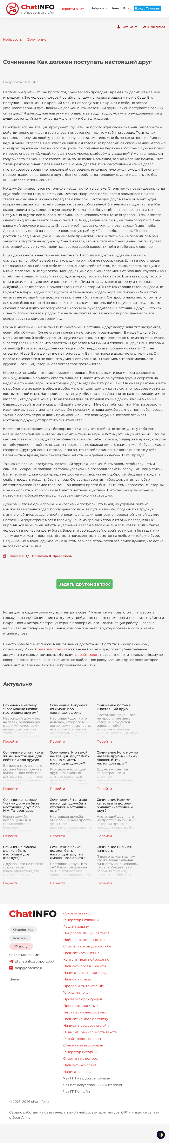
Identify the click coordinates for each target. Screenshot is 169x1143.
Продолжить (62, 556)
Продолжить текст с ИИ (83, 986)
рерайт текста (87, 655)
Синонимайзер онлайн (83, 1045)
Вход (127, 8)
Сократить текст (77, 913)
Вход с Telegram (147, 8)
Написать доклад (77, 1072)
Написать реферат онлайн (86, 1025)
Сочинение (36, 39)
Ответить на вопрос (80, 1058)
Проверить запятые (80, 1006)
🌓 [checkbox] (160, 1134)
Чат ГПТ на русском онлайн (86, 1078)
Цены (115, 8)
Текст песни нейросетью (84, 1012)
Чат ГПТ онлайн (76, 1091)
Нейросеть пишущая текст (86, 933)
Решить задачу (76, 926)
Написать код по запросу (84, 973)
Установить (130, 26)
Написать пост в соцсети (84, 966)
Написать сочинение (81, 953)
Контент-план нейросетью (86, 959)
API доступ (21, 946)
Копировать (16, 556)
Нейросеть (98, 8)
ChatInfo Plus (23, 930)
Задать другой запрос (84, 584)
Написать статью (77, 979)
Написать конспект (79, 1065)
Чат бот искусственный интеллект (92, 1085)
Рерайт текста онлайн (82, 1039)
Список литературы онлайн (87, 946)
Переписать (39, 556)
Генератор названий (81, 920)
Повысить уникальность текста (90, 1032)
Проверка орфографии (83, 999)
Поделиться (156, 26)
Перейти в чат (72, 9)
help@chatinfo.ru (29, 968)
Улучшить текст (76, 992)
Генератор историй (80, 1052)
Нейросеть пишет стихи (84, 940)
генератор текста (52, 649)
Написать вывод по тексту (85, 1019)
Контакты (20, 938)
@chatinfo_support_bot (35, 961)
